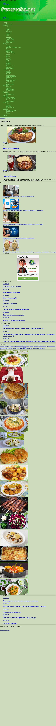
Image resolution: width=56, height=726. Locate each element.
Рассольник (9, 31)
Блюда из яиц (9, 51)
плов (12, 348)
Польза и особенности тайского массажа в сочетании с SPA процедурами (23, 224)
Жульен (8, 61)
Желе (7, 93)
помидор (15, 348)
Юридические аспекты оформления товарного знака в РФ (18, 238)
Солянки (8, 33)
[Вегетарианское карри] (14, 594)
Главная (2, 118)
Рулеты (8, 58)
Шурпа (7, 35)
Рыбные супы (9, 38)
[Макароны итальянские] (14, 463)
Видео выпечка (10, 89)
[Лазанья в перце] (14, 578)
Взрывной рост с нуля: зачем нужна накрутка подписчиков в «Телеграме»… (23, 210)
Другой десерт (10, 94)
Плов (7, 48)
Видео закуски (10, 101)
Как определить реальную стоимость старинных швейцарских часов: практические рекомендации (29, 251)
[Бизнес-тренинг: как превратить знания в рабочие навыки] (11, 195)
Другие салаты (10, 84)
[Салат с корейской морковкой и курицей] (14, 431)
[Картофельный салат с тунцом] (14, 415)
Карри (7, 64)
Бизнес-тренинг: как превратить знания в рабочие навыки (18, 196)
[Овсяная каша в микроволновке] (14, 545)
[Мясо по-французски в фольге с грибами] (14, 561)
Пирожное (8, 86)
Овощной (8, 72)
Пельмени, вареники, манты (13, 47)
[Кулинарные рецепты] (17, 15)
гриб (8, 346)
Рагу (7, 55)
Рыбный (8, 73)
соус (31, 348)
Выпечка (6, 85)
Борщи (8, 29)
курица (41, 346)
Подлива (8, 67)
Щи (7, 30)
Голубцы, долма (10, 52)
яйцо (44, 348)
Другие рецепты (10, 41)
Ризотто (8, 54)
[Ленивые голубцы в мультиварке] (14, 398)
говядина (4, 346)
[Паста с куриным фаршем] (14, 366)
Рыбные (8, 46)
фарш (34, 348)
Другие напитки (10, 107)
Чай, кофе (8, 106)
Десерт (5, 92)
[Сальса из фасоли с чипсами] (14, 496)
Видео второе (9, 68)
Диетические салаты (11, 79)
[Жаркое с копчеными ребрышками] (14, 480)
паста (9, 348)
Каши (7, 60)
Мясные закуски (10, 97)
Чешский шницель (11, 148)
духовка (11, 346)
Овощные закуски (10, 99)
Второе (5, 43)
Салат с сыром (10, 82)
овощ (1, 348)
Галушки (8, 63)
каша (19, 346)
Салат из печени (10, 80)
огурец (3, 348)
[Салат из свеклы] (14, 529)
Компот (8, 105)
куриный (36, 346)
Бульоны (8, 37)
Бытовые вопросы (11, 110)
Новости (8, 113)
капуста (15, 346)
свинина (28, 348)
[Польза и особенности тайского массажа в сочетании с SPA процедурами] (11, 223)
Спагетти (8, 59)
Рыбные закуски (10, 98)
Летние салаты (10, 77)
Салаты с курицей (11, 76)
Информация (9, 24)
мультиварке (50, 346)
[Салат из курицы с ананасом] (12, 447)
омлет (6, 348)
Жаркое (8, 56)
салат (23, 348)
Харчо (7, 34)
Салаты (5, 69)
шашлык (41, 348)
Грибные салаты (10, 75)
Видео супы (9, 42)
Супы (7, 26)
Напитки (5, 102)
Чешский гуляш (9, 176)
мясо (54, 346)
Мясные (8, 44)
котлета (23, 346)
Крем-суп (8, 27)
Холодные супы (10, 39)
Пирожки (8, 88)
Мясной (8, 71)
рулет (19, 348)
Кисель (8, 103)
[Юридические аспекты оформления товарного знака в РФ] (11, 236)
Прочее (5, 109)
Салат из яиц (9, 81)
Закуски (5, 96)
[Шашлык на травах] (14, 512)
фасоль (37, 348)
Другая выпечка (10, 90)
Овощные (8, 50)
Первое (5, 25)
